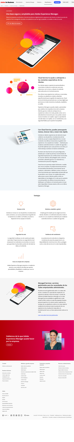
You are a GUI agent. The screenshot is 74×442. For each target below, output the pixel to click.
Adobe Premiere (42, 381)
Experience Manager (30, 2)
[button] (5, 415)
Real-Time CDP (23, 387)
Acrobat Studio (23, 375)
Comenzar (57, 2)
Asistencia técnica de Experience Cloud (65, 371)
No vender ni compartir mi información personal (57, 417)
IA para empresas (5, 380)
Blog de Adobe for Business (63, 369)
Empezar (9, 344)
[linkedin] (19, 415)
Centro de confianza (5, 409)
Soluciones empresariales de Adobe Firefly (28, 371)
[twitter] (16, 415)
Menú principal (19, 2)
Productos (39, 2)
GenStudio (23, 385)
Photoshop (41, 379)
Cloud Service (48, 2)
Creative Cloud (23, 379)
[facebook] (11, 415)
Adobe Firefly (42, 371)
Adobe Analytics (24, 368)
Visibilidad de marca (6, 376)
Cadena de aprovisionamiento (7, 407)
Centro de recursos (61, 366)
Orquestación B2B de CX (6, 378)
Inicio (2, 5)
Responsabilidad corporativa (7, 403)
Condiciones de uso (58, 415)
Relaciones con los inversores (7, 405)
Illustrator (41, 377)
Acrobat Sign (23, 373)
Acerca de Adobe (5, 393)
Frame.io (22, 383)
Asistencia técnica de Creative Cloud (64, 373)
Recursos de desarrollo (62, 377)
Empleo (3, 397)
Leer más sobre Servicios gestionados (48, 315)
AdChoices (70, 417)
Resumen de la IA (5, 395)
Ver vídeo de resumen (15, 23)
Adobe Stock (42, 373)
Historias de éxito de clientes (63, 368)
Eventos (3, 399)
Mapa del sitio (45, 417)
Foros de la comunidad (62, 375)
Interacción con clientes (6, 373)
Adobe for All (4, 411)
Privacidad (52, 415)
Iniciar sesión (65, 2)
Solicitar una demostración (7, 366)
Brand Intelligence (24, 377)
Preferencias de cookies (67, 415)
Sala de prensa (5, 401)
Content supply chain (6, 375)
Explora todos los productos (26, 366)
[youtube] (21, 415)
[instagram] (14, 415)
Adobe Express (23, 369)
